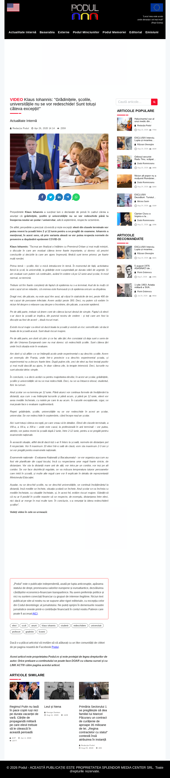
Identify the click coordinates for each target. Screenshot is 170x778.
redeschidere (80, 625)
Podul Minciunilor (86, 32)
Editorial (135, 32)
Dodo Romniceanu (145, 163)
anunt (34, 625)
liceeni (42, 631)
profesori (16, 631)
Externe (64, 32)
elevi (14, 625)
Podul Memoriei (114, 32)
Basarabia (47, 32)
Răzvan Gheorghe (145, 144)
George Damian (53, 712)
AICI (35, 613)
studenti (64, 625)
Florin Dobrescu (144, 272)
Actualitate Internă (22, 32)
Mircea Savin (143, 201)
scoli (24, 625)
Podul (55, 647)
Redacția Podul (21, 128)
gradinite (30, 631)
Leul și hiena (52, 706)
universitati (96, 625)
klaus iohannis (49, 625)
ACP (14, 738)
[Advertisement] (85, 67)
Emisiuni (152, 32)
